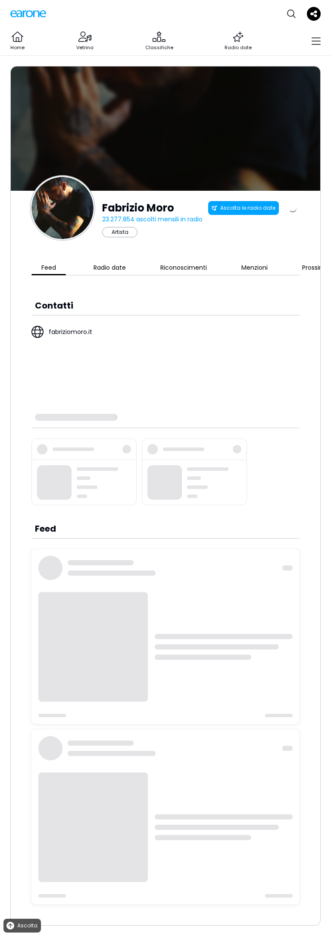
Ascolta (27, 925)
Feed (48, 267)
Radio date (110, 267)
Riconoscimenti (183, 267)
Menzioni (254, 267)
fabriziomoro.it (70, 332)
